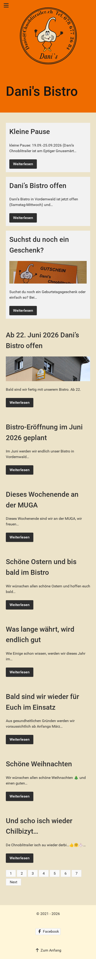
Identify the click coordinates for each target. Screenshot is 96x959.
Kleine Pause (29, 131)
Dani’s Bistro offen (37, 186)
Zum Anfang (50, 950)
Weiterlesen (23, 164)
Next (13, 882)
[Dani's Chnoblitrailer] (48, 36)
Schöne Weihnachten (39, 764)
